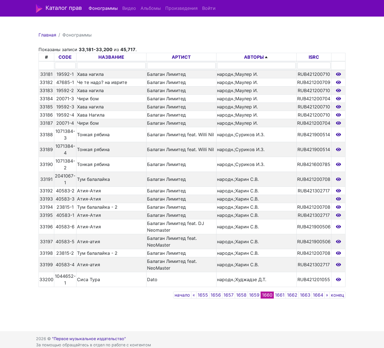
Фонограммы (103, 8)
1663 (305, 295)
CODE (65, 57)
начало (182, 295)
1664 (318, 295)
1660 (267, 295)
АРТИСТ (181, 57)
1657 (228, 295)
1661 (279, 295)
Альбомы (151, 8)
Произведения (181, 8)
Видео (129, 8)
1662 (292, 295)
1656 (216, 295)
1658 (241, 295)
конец (337, 295)
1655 (203, 295)
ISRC (314, 57)
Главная (47, 35)
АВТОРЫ (254, 57)
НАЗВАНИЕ (111, 57)
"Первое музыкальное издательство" (89, 338)
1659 (254, 295)
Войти (209, 8)
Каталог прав (64, 7)
